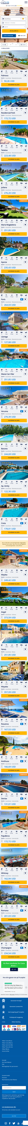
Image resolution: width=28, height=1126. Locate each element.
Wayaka (4, 686)
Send (14, 1092)
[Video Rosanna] (21, 724)
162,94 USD (10, 878)
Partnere (4, 1077)
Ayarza (4, 262)
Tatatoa (4, 150)
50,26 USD (9, 81)
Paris (3, 299)
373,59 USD (10, 617)
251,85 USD (10, 230)
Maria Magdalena (8, 224)
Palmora (4, 75)
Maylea (4, 574)
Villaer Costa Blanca (7, 1043)
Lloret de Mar (15, 577)
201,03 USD (10, 916)
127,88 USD (10, 342)
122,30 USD (10, 491)
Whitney (4, 873)
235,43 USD (10, 267)
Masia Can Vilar (7, 374)
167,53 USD (10, 729)
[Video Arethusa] (21, 761)
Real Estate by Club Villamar (9, 1079)
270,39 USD (10, 416)
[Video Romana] (21, 910)
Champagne (6, 948)
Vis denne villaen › (14, 84)
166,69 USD (10, 766)
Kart (3, 44)
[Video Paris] (21, 299)
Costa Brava (8, 78)
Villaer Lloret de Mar (7, 1045)
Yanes (3, 649)
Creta (3, 523)
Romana (4, 910)
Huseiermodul (6, 1075)
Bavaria (4, 448)
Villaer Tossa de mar (7, 1047)
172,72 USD (10, 118)
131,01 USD (10, 804)
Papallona (5, 836)
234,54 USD (10, 953)
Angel (3, 612)
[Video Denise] (21, 798)
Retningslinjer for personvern (10, 1066)
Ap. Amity (5, 486)
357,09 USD (10, 692)
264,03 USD (10, 304)
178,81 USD (10, 528)
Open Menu (26, 2)
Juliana (4, 187)
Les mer (14, 1116)
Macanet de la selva (17, 78)
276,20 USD (10, 192)
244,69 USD (10, 454)
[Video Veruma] (21, 411)
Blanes (13, 651)
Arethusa (5, 761)
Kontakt (4, 1060)
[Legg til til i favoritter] (25, 75)
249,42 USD (10, 580)
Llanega (4, 336)
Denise (4, 798)
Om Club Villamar (6, 1062)
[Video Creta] (21, 523)
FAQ (3, 1064)
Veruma (4, 411)
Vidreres (14, 614)
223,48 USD (10, 155)
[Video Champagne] (21, 948)
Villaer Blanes (5, 1049)
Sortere (24, 44)
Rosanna (5, 724)
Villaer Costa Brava (7, 1041)
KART (15, 969)
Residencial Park (8, 113)
